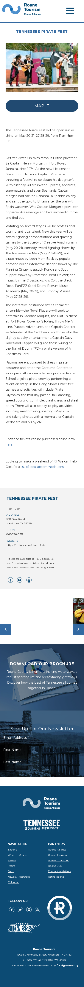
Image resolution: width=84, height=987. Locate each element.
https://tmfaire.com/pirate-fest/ (25, 545)
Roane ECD (55, 865)
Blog (11, 871)
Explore (12, 849)
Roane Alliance (57, 849)
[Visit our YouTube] (37, 909)
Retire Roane (56, 876)
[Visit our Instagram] (29, 909)
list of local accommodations (42, 467)
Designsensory (67, 965)
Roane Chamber (58, 860)
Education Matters (59, 871)
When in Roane (17, 855)
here (9, 444)
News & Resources (19, 876)
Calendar (13, 882)
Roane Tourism (57, 855)
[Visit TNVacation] (24, 932)
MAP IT (41, 106)
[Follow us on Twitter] (20, 909)
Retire (11, 865)
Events (12, 860)
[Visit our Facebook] (11, 909)
